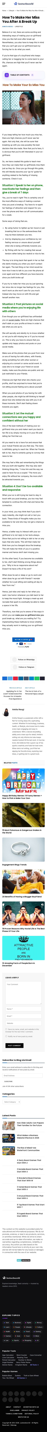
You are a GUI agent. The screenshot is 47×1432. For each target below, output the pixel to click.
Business (18, 1322)
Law (7, 1340)
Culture (39, 1327)
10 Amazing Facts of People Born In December (18, 964)
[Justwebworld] (24, 4)
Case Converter (36, 1355)
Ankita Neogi (7, 26)
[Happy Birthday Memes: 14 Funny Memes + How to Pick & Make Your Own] (23, 780)
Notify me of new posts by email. (20, 1036)
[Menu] (3, 3)
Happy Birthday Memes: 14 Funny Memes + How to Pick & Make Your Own (22, 797)
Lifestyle (11, 10)
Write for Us (23, 1417)
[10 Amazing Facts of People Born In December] (23, 948)
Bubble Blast (7, 1375)
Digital (29, 1322)
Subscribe (8, 1081)
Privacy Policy (28, 1410)
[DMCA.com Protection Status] (23, 1261)
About (8, 1407)
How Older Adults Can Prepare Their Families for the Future (30, 1124)
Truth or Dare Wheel (31, 1375)
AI (37, 1340)
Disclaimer (14, 1410)
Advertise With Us (31, 1407)
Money (39, 1322)
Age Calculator (8, 1355)
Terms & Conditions (14, 1414)
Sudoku (18, 1375)
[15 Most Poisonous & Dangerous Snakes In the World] (23, 815)
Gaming (38, 1331)
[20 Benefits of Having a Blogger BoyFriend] (23, 881)
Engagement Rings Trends (14, 864)
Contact (17, 1407)
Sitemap (13, 1425)
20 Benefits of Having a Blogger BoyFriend (22, 896)
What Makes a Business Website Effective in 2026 (28, 1136)
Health (8, 1331)
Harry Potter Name (23, 1362)
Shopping (28, 1340)
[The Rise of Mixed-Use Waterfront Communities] (8, 1150)
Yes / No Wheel (8, 1378)
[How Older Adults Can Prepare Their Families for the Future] (8, 1125)
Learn (7, 1327)
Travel (28, 1331)
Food (28, 1336)
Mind (37, 1336)
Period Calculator (8, 1360)
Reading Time (22, 1357)
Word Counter (22, 1355)
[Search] (44, 3)
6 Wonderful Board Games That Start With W (29, 1179)
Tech (7, 1322)
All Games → (22, 1378)
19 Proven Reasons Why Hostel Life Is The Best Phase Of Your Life (23, 930)
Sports (16, 1340)
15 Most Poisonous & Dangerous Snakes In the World (21, 831)
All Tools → (34, 1365)
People (17, 1327)
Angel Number (7, 1362)
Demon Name (7, 1365)
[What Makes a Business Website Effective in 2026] (8, 1138)
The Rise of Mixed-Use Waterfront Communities (28, 1149)
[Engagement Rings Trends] (23, 850)
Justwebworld (25, 1423)
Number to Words (25, 1360)
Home (4, 10)
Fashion (8, 1336)
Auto (18, 1336)
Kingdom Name (21, 1365)
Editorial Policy (32, 1414)
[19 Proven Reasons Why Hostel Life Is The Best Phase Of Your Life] (23, 913)
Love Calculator (8, 1357)
